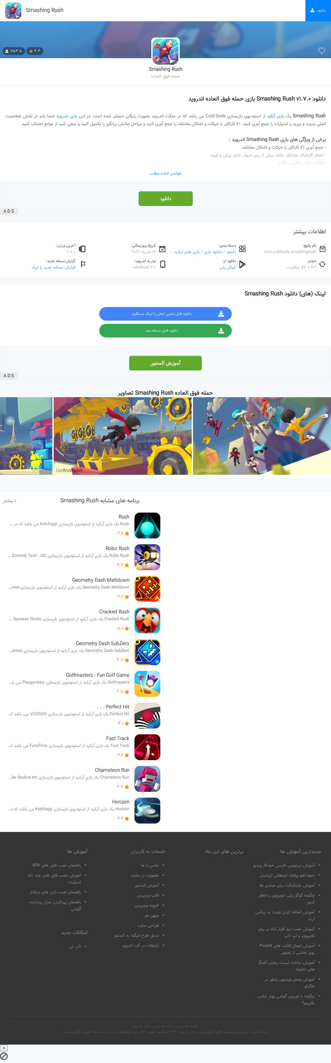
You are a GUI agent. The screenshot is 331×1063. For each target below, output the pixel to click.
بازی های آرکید (187, 252)
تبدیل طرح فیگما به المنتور (136, 935)
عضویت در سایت (145, 875)
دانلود (165, 198)
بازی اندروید (66, 116)
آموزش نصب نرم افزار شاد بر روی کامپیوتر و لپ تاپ (286, 932)
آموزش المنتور (165, 363)
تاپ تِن (75, 946)
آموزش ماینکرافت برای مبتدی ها (287, 885)
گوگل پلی (227, 267)
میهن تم (152, 915)
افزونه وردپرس (147, 905)
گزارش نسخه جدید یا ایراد (54, 267)
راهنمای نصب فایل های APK (56, 865)
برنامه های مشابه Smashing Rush (100, 500)
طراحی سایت (148, 925)
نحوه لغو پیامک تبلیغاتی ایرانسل (287, 875)
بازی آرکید (275, 116)
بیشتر (8, 501)
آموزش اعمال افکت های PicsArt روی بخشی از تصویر (287, 949)
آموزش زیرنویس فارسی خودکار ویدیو (284, 865)
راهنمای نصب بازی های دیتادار (55, 892)
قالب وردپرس (148, 895)
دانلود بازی (213, 252)
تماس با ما (150, 865)
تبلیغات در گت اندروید (140, 945)
